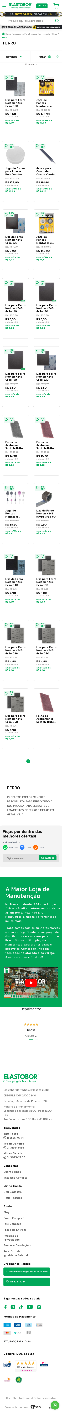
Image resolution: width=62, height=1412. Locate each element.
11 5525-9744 (13, 1136)
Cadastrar (47, 858)
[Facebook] (5, 1308)
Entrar (42, 5)
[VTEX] (36, 1408)
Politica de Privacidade (11, 1237)
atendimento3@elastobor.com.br (28, 1271)
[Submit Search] (57, 21)
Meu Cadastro (12, 1192)
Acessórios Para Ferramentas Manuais (31, 33)
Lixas (54, 33)
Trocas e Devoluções (17, 1245)
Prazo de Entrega (15, 1230)
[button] (15, 103)
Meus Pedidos (12, 1198)
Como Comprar (13, 1218)
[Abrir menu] (5, 5)
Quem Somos (12, 1172)
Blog (6, 1212)
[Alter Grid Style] (56, 56)
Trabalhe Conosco (15, 1178)
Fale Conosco (12, 1224)
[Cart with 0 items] (56, 6)
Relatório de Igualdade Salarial (15, 1253)
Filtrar (42, 57)
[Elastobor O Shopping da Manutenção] (20, 5)
